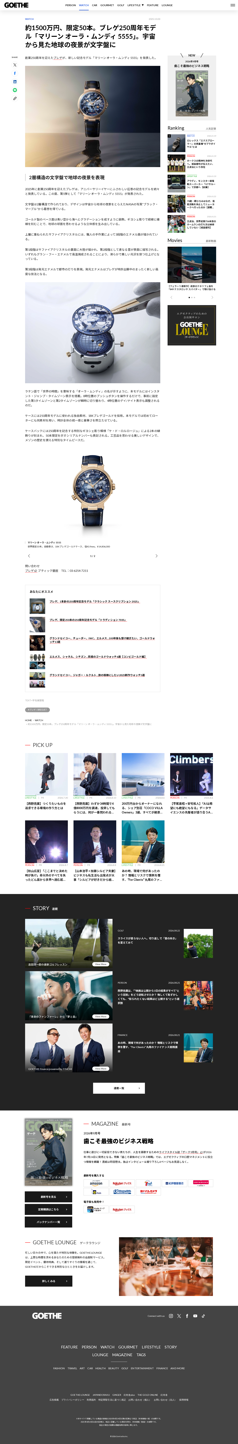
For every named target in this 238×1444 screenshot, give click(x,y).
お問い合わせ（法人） (165, 1399)
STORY (171, 1347)
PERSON (70, 5)
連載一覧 (119, 1088)
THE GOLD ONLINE (147, 1394)
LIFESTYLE (134, 5)
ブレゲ (57, 58)
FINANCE (162, 1368)
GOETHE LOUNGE (80, 1394)
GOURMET (107, 5)
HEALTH (100, 1368)
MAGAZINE (122, 1354)
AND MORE (177, 1368)
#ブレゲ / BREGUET (37, 709)
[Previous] (29, 556)
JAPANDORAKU (101, 1394)
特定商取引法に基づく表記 (112, 1399)
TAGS (141, 1354)
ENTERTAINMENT (142, 1368)
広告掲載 (54, 1399)
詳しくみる (48, 1281)
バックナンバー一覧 (48, 1221)
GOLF (120, 5)
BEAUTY (113, 1368)
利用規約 (91, 1399)
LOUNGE (167, 5)
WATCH (84, 5)
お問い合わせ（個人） (139, 1399)
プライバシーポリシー (72, 1399)
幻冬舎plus (129, 1394)
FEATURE (153, 5)
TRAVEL (72, 1368)
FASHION (59, 1368)
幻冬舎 (164, 1394)
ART (82, 1368)
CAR (94, 5)
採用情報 (183, 1399)
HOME (28, 720)
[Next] (156, 556)
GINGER (116, 1394)
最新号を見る (48, 1196)
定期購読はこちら (48, 1209)
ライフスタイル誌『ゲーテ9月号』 (179, 1152)
